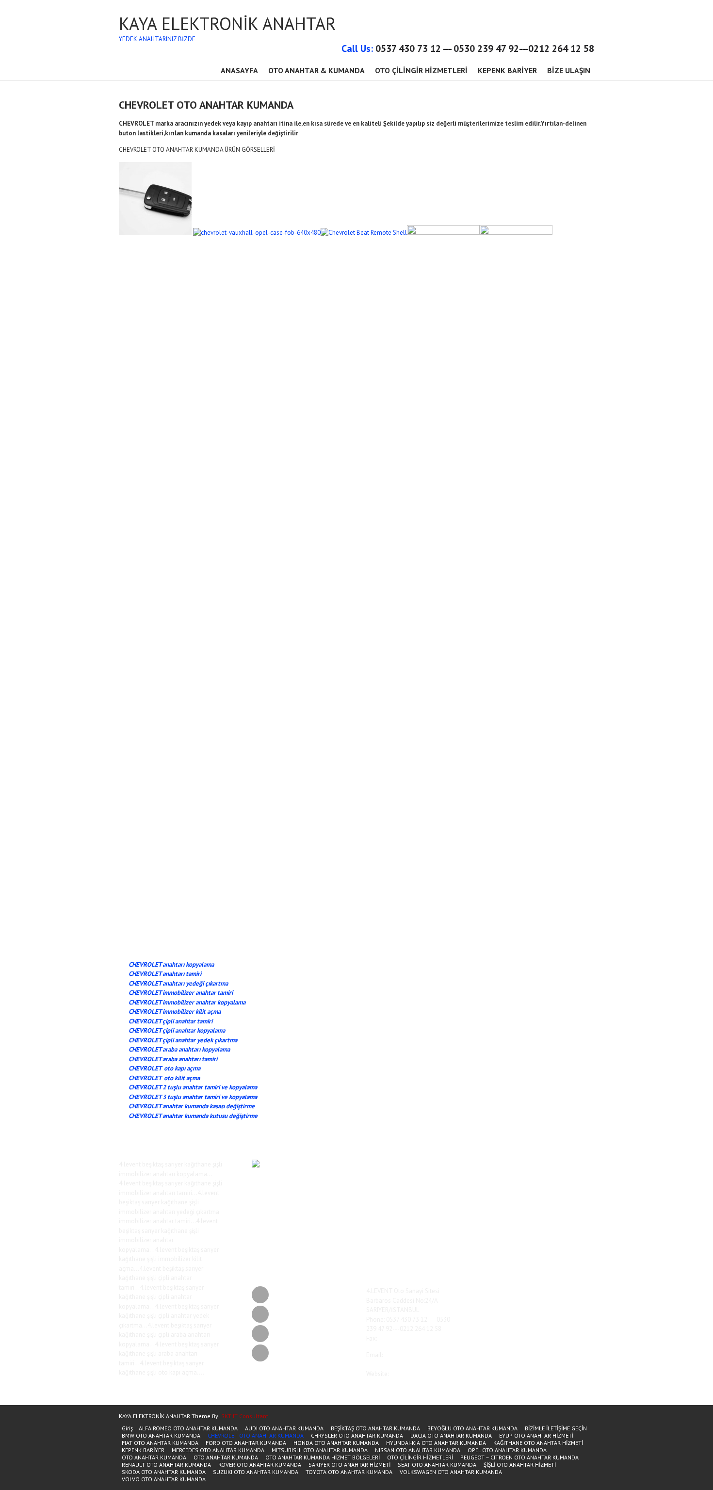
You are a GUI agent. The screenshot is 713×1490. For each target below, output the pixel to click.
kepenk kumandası (410, 1217)
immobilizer (403, 1188)
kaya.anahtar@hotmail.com (404, 1364)
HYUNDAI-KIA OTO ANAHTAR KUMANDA (436, 1442)
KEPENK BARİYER (507, 70)
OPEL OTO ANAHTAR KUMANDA (507, 1450)
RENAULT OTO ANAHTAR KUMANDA (166, 1464)
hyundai (477, 1172)
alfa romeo (401, 1164)
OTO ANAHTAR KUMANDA (154, 1457)
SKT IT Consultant (244, 1416)
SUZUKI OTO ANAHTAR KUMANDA (255, 1471)
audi (484, 1164)
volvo (395, 1252)
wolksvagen (415, 1252)
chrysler (411, 1172)
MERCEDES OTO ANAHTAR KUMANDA (218, 1450)
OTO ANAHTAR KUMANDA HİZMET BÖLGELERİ (322, 1457)
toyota (474, 1239)
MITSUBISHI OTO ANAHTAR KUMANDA (320, 1450)
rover (435, 1225)
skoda (459, 1225)
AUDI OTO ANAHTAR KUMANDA (284, 1428)
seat (447, 1225)
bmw (395, 1172)
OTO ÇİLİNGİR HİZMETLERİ (421, 70)
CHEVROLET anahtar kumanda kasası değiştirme (192, 1106)
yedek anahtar (445, 1252)
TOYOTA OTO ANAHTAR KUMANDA (349, 1471)
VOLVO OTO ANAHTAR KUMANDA (164, 1479)
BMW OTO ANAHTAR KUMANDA (161, 1435)
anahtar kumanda (458, 1164)
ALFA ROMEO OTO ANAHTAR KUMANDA (188, 1428)
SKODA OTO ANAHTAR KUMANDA (164, 1471)
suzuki (446, 1242)
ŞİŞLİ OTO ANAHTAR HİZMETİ (520, 1464)
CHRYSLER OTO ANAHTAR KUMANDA (357, 1435)
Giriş (127, 1428)
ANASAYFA (239, 70)
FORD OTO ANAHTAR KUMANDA (246, 1442)
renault (420, 1225)
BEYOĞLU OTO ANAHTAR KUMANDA (472, 1428)
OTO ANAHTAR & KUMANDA (316, 70)
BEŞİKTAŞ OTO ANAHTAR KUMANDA (375, 1428)
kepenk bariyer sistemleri (467, 1207)
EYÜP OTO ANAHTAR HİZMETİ (536, 1435)
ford (447, 1172)
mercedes (443, 1217)
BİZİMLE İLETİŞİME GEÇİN (556, 1428)
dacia (427, 1172)
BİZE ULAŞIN (568, 70)
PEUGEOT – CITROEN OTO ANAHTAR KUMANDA (519, 1457)
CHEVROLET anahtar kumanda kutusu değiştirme (193, 1116)
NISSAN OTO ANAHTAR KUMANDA (417, 1450)
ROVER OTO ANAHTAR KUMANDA (259, 1464)
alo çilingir (426, 1164)
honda (460, 1172)
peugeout (400, 1225)
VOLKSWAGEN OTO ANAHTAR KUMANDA (451, 1471)
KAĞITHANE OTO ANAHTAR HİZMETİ (538, 1442)
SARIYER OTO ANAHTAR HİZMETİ (349, 1464)
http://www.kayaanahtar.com (405, 1383)
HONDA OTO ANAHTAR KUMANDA (336, 1442)
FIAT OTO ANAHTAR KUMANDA (160, 1442)
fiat (437, 1172)
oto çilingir (467, 1217)
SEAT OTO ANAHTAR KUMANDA (437, 1464)
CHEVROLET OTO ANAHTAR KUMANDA (256, 1435)
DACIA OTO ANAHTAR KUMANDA (451, 1435)
